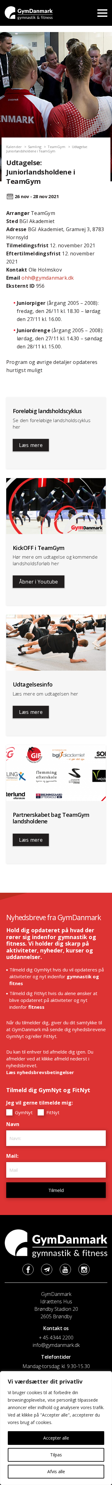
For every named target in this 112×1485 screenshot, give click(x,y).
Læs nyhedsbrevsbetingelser (40, 1072)
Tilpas (56, 1455)
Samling (34, 146)
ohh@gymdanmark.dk (47, 277)
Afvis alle (56, 1471)
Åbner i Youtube (38, 581)
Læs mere (31, 445)
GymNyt (23, 1112)
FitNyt (52, 1112)
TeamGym (57, 146)
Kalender (14, 146)
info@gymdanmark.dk (56, 1345)
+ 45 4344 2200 (56, 1337)
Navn (14, 1124)
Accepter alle (56, 1438)
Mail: (13, 1155)
